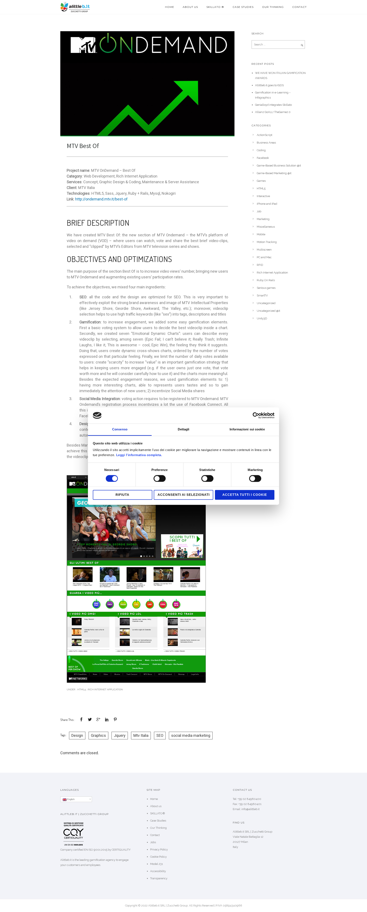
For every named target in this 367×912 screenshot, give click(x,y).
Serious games (266, 287)
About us (190, 6)
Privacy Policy (159, 849)
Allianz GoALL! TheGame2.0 (273, 112)
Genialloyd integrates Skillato (273, 104)
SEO (159, 735)
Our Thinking (273, 6)
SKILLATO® (157, 813)
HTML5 (81, 689)
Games (261, 180)
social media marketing (190, 735)
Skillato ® (215, 6)
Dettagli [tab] (183, 429)
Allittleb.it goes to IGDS (269, 85)
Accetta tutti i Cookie (244, 495)
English (70, 799)
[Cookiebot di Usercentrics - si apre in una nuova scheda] (255, 415)
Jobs (153, 842)
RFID (260, 264)
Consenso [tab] (119, 429)
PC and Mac (264, 257)
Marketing (263, 219)
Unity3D (262, 318)
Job (259, 211)
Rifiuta (122, 495)
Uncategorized (266, 303)
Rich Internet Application (105, 689)
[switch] (160, 478)
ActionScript (264, 135)
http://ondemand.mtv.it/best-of (101, 199)
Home (169, 6)
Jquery (120, 735)
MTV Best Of (83, 146)
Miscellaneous (266, 226)
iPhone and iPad (267, 203)
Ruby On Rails (266, 280)
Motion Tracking (267, 242)
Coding (261, 150)
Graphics (98, 735)
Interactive (263, 196)
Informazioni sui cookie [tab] (247, 429)
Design (77, 735)
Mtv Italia (140, 735)
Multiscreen (264, 249)
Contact (299, 6)
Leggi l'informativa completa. (139, 455)
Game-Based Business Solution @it (279, 165)
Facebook (263, 157)
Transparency (158, 878)
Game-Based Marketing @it (274, 173)
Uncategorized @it (268, 310)
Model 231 (156, 863)
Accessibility (158, 871)
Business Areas (266, 142)
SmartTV (262, 295)
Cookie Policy (158, 856)
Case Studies (243, 6)
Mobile (261, 234)
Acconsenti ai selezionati (184, 495)
